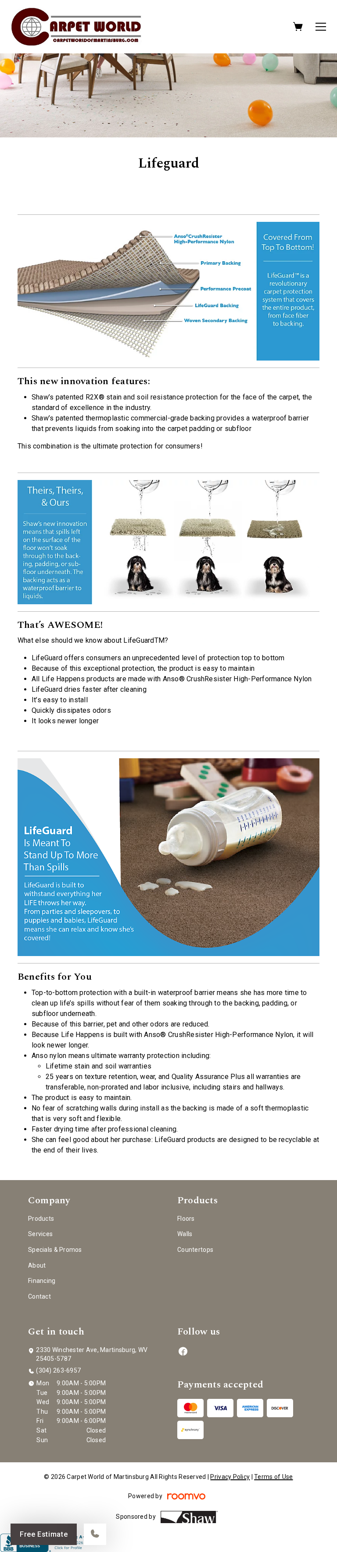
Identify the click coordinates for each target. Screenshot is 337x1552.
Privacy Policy (230, 1476)
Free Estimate (44, 1534)
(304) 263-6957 (58, 1370)
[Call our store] (95, 1534)
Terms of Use (273, 1476)
